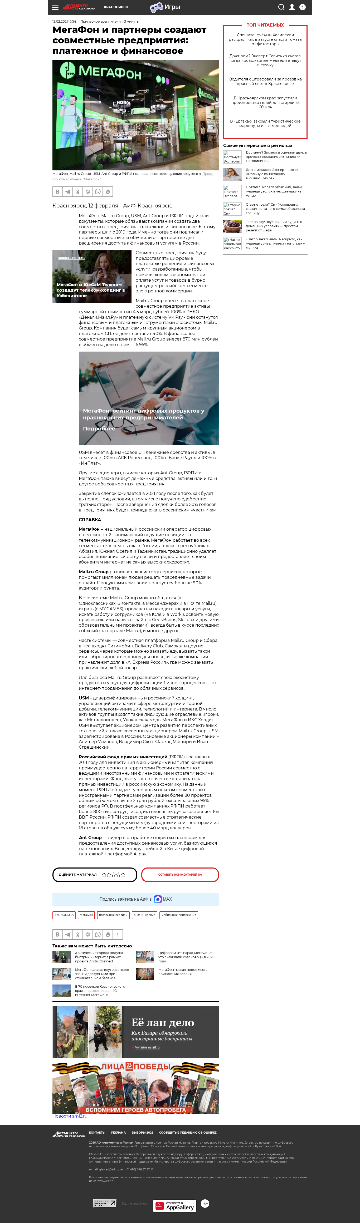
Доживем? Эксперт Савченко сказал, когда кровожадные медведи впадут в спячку (265, 60)
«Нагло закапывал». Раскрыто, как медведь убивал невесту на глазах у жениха (275, 243)
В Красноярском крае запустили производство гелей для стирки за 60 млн (265, 102)
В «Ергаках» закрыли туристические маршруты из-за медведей (265, 123)
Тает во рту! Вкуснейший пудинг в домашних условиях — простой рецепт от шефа (274, 226)
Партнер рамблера (134, 1203)
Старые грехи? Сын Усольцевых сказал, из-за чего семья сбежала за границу (275, 208)
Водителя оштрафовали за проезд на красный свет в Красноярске (265, 81)
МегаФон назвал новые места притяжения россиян (182, 972)
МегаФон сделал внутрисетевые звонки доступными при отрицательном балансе (102, 974)
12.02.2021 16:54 (64, 21)
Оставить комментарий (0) (180, 874)
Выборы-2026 (142, 1132)
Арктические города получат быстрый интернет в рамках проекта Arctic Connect (99, 957)
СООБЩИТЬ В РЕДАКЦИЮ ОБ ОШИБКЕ (188, 1132)
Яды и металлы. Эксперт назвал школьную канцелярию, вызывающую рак (272, 174)
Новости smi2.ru (69, 1116)
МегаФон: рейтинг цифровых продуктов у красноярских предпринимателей (143, 414)
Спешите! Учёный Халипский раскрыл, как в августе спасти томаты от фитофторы (265, 39)
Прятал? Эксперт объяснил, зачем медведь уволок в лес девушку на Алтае (274, 191)
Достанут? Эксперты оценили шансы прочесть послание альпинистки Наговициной (276, 156)
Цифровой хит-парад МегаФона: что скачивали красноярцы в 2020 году (186, 957)
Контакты (97, 1132)
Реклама (118, 1132)
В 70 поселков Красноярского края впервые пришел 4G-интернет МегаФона (100, 991)
